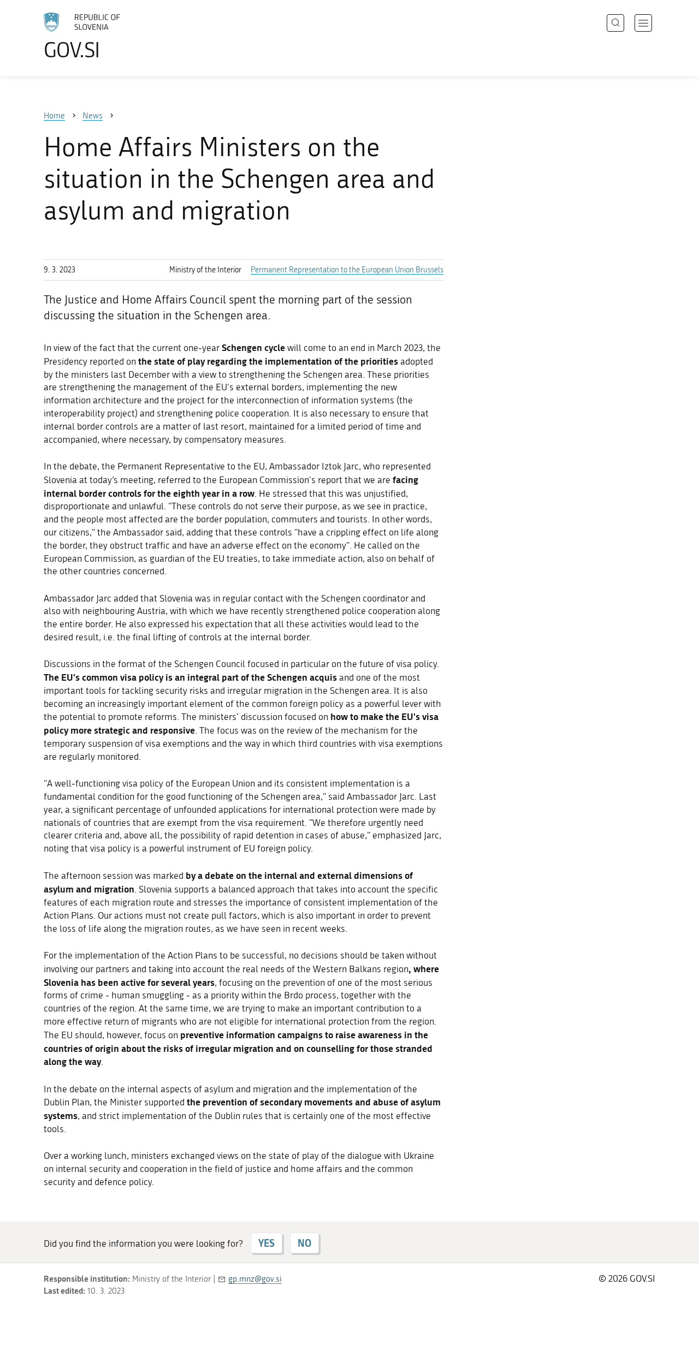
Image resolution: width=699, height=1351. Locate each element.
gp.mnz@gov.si (255, 1279)
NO (304, 1243)
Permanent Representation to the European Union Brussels (347, 270)
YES (266, 1243)
